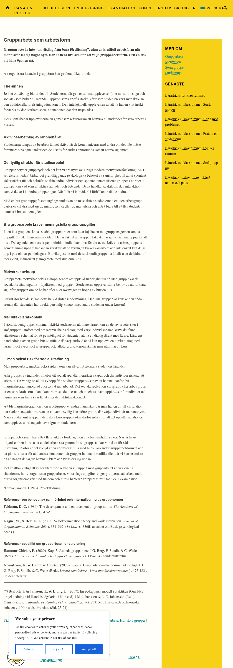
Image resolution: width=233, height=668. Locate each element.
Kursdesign (57, 7)
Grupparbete (174, 56)
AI (195, 7)
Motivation (173, 61)
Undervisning (89, 7)
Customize (29, 649)
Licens (134, 657)
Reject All (59, 649)
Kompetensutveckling (164, 7)
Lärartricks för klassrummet (185, 95)
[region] (59, 635)
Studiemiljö (173, 72)
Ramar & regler (23, 10)
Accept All (89, 649)
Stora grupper (175, 67)
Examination (121, 7)
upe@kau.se (51, 659)
